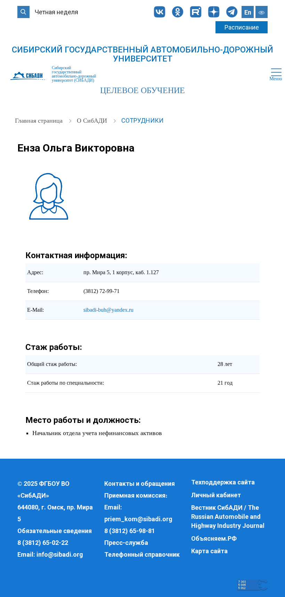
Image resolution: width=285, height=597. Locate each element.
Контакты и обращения (139, 483)
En (247, 12)
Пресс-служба (126, 542)
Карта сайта (209, 551)
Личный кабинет (216, 495)
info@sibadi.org (59, 554)
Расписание (242, 27)
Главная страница (39, 120)
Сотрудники (142, 120)
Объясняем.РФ (214, 538)
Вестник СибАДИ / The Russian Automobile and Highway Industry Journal (227, 516)
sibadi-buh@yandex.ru (108, 310)
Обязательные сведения (54, 530)
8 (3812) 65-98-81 (129, 530)
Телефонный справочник (142, 554)
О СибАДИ (93, 120)
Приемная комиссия (134, 495)
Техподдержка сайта (223, 482)
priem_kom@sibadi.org (138, 519)
